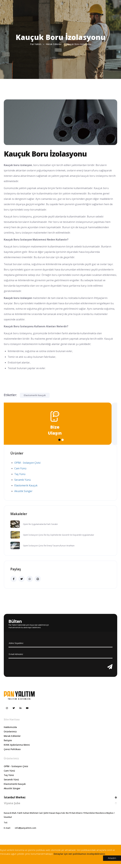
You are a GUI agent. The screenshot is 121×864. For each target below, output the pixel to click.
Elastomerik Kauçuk (35, 395)
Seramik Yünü (22, 479)
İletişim (8, 740)
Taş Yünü (19, 474)
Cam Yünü (20, 468)
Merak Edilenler (12, 735)
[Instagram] (7, 708)
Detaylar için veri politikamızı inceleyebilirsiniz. (80, 853)
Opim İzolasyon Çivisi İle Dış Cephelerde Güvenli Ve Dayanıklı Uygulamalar (58, 534)
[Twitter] (14, 708)
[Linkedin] (20, 708)
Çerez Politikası (12, 749)
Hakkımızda (10, 727)
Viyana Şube (12, 803)
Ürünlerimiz (10, 731)
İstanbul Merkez (15, 797)
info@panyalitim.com (25, 827)
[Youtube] (27, 708)
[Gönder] (109, 667)
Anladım (112, 858)
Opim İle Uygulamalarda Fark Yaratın (40, 524)
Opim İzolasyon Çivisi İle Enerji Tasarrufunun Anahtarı (49, 545)
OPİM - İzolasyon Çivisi (27, 462)
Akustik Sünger (23, 491)
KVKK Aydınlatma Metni (17, 744)
